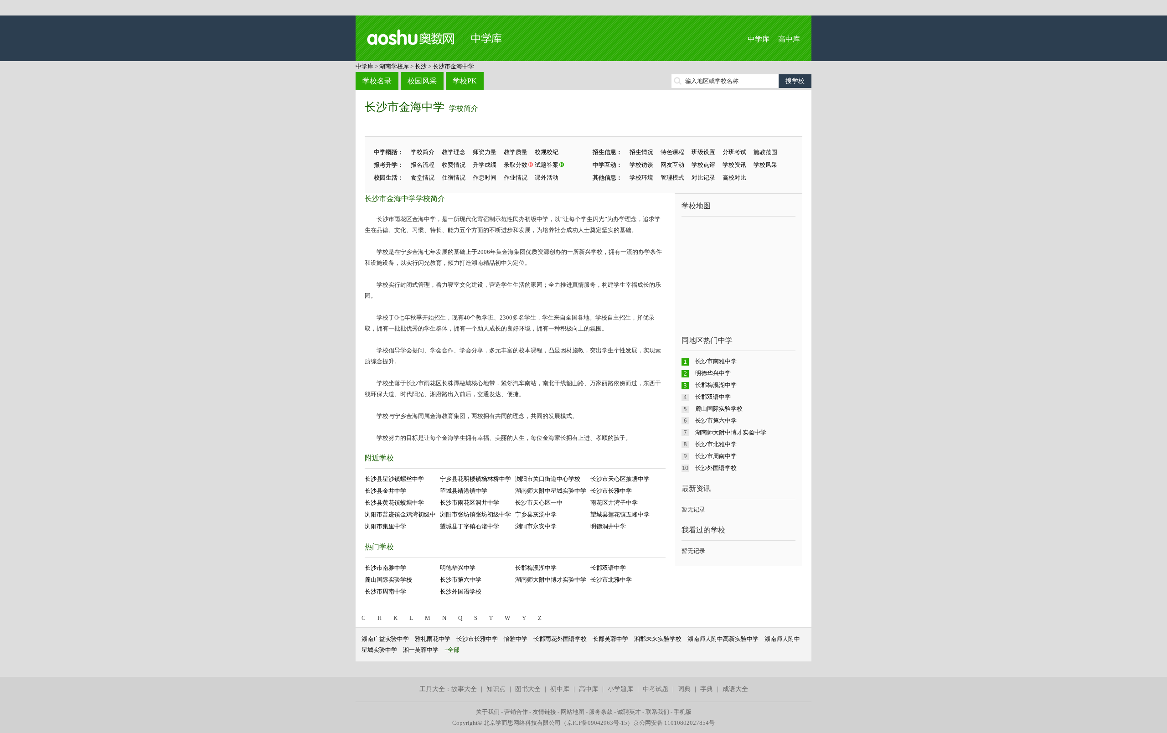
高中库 (789, 39)
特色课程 (672, 152)
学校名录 (377, 81)
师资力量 (484, 152)
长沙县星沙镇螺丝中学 (394, 478)
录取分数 (515, 164)
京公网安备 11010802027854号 (674, 722)
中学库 (758, 39)
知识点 (496, 689)
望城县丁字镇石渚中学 (469, 526)
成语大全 (735, 689)
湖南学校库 (394, 66)
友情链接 (544, 711)
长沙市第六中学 (460, 579)
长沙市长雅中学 (611, 490)
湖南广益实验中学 (385, 638)
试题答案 (546, 164)
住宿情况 (453, 177)
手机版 (683, 711)
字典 (706, 689)
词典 (684, 689)
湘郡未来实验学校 (658, 638)
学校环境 (641, 177)
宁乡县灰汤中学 (536, 514)
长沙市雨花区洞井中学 (469, 502)
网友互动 (672, 164)
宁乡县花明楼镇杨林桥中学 (475, 478)
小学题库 (620, 689)
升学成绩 (484, 164)
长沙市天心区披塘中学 (620, 478)
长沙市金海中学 (453, 66)
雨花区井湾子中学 (614, 502)
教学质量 (515, 152)
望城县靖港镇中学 (463, 490)
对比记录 (703, 177)
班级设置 (703, 152)
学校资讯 (734, 164)
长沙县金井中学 (385, 490)
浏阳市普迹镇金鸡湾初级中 (400, 514)
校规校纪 (546, 152)
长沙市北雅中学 (611, 579)
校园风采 (422, 81)
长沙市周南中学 (385, 591)
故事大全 (464, 689)
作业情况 (515, 177)
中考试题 (655, 689)
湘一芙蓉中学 (421, 649)
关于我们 (488, 711)
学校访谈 (641, 164)
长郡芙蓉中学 (610, 638)
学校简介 (463, 108)
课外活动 (546, 177)
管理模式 (672, 177)
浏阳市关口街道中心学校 (547, 478)
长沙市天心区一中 (539, 502)
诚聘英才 (629, 711)
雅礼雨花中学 (432, 638)
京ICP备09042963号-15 (597, 722)
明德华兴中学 (457, 567)
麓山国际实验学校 (388, 579)
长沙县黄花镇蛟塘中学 (394, 502)
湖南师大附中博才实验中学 (550, 579)
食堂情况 (422, 177)
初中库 (559, 689)
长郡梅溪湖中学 (536, 567)
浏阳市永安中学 (536, 526)
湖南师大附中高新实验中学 (723, 638)
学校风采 (765, 164)
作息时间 (484, 177)
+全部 (452, 649)
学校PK (465, 81)
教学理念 (453, 152)
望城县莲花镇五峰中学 (620, 514)
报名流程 (422, 164)
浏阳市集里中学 (385, 526)
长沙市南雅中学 (385, 567)
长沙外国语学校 (460, 591)
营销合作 (516, 711)
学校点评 (703, 164)
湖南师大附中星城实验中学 (550, 490)
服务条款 (601, 711)
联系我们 (657, 711)
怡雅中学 (515, 638)
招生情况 (641, 152)
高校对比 (734, 177)
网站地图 (572, 711)
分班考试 (734, 152)
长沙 (421, 66)
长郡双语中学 (608, 567)
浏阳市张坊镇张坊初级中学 (475, 514)
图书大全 (528, 689)
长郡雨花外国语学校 (560, 638)
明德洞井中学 (608, 526)
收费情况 (453, 164)
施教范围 (765, 152)
